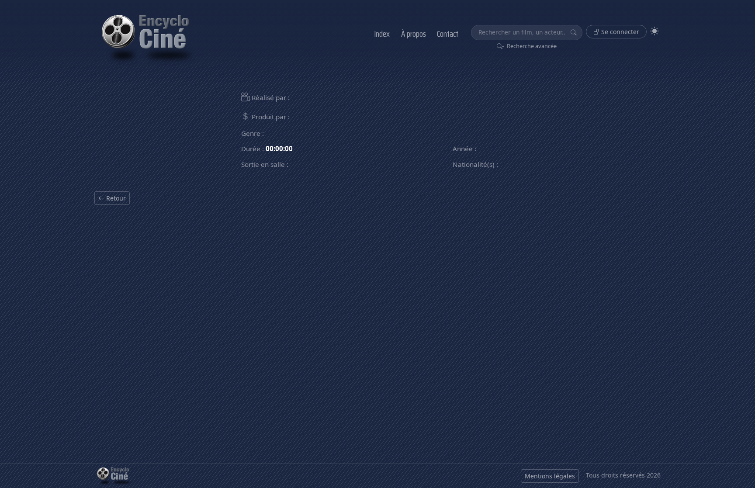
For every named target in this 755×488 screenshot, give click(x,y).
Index (382, 33)
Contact (447, 33)
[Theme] (654, 31)
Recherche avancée (531, 46)
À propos (413, 33)
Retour (115, 198)
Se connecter (619, 32)
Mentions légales (550, 476)
